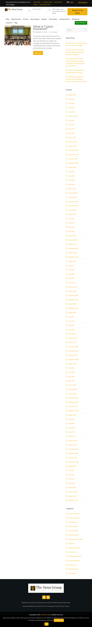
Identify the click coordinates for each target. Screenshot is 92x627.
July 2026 (71, 99)
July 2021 (71, 317)
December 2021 (73, 295)
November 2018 (73, 453)
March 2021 (72, 334)
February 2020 (72, 389)
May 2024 (71, 180)
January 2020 (72, 393)
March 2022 (72, 282)
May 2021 (71, 325)
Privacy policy (59, 620)
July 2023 (71, 218)
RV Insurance (72, 573)
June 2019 (71, 423)
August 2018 (72, 466)
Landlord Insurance (74, 548)
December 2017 (73, 500)
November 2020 (73, 351)
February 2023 (72, 240)
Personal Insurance (74, 560)
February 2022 (72, 287)
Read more (38, 53)
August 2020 (72, 364)
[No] (90, 621)
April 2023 (71, 231)
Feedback (30, 606)
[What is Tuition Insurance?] (18, 35)
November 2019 (73, 402)
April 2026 (71, 112)
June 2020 (71, 372)
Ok (46, 624)
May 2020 (71, 376)
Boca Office (37, 2)
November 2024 (73, 154)
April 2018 (71, 483)
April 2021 (71, 329)
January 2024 (72, 197)
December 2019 (73, 398)
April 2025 (71, 133)
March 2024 (72, 189)
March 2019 (72, 436)
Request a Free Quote (77, 11)
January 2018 (72, 496)
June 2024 (71, 176)
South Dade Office (45, 4)
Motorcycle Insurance (75, 556)
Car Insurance (72, 522)
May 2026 (71, 107)
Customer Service (40, 606)
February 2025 (72, 142)
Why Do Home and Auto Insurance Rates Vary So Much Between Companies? (75, 52)
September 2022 (73, 257)
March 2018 (72, 487)
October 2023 (72, 210)
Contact (67, 606)
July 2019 (71, 419)
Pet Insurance (72, 565)
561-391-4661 (36, 9)
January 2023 (72, 244)
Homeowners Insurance (75, 539)
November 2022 (73, 248)
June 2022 (71, 270)
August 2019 (72, 415)
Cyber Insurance (73, 526)
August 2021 (72, 312)
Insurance (54, 32)
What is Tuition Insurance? (43, 27)
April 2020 (71, 381)
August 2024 (72, 167)
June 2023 (71, 223)
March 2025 (72, 137)
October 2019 (72, 406)
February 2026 (72, 116)
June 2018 (71, 474)
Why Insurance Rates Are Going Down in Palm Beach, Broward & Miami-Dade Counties (76, 79)
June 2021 (71, 321)
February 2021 (72, 338)
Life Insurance (72, 552)
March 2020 (72, 385)
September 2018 (73, 462)
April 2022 (71, 278)
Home (24, 606)
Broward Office (47, 2)
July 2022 (71, 265)
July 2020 (71, 368)
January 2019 (72, 445)
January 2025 (72, 146)
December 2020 (73, 346)
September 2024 (73, 163)
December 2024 (73, 150)
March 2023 (72, 235)
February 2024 (72, 193)
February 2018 (72, 492)
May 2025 (71, 129)
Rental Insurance (73, 569)
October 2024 (72, 159)
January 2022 (72, 291)
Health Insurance (73, 535)
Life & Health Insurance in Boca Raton (59, 602)
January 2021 (72, 342)
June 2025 (71, 124)
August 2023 (72, 214)
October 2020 (72, 355)
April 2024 (71, 184)
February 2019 (72, 440)
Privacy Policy (59, 606)
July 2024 (71, 171)
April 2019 (71, 432)
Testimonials (50, 606)
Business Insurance (74, 518)
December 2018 (73, 449)
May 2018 (71, 479)
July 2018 (71, 470)
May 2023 (71, 227)
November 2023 (73, 206)
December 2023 (73, 201)
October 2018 (72, 457)
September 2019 (73, 410)
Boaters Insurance (73, 513)
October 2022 (72, 253)
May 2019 (71, 428)
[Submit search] (85, 30)
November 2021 (73, 299)
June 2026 (71, 103)
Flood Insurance (73, 530)
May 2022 (71, 274)
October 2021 (72, 304)
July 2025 (71, 120)
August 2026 (72, 95)
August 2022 (72, 261)
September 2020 (73, 359)
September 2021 (73, 308)
